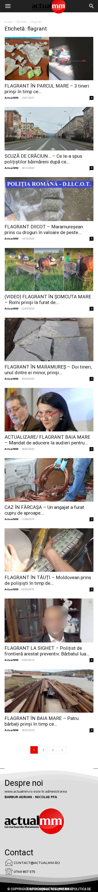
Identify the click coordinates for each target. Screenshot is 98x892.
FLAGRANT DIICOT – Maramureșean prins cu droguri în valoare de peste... (44, 229)
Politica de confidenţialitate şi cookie (58, 889)
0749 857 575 (24, 872)
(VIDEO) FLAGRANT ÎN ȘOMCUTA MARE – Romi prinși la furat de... (48, 299)
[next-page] (62, 750)
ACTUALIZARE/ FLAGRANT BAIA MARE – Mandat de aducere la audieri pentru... (47, 440)
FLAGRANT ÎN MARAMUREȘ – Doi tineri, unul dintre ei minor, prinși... (48, 369)
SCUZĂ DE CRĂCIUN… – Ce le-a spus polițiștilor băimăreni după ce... (43, 159)
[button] (91, 6)
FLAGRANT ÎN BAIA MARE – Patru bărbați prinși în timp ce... (42, 721)
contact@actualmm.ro (37, 863)
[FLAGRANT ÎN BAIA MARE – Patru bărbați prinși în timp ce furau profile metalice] (49, 691)
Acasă (8, 22)
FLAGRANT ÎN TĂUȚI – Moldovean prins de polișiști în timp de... (48, 580)
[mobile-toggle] (7, 6)
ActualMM (11, 97)
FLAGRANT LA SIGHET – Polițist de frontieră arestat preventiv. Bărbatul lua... (47, 651)
